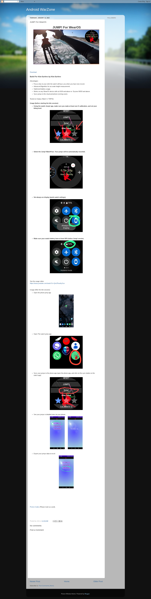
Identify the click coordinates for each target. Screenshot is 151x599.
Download (33, 72)
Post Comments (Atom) (46, 585)
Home (66, 581)
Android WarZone (40, 9)
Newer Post (35, 581)
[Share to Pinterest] (62, 521)
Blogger (87, 594)
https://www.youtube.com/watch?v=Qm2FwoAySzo (47, 283)
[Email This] (54, 521)
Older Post (98, 581)
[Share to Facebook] (60, 521)
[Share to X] (58, 521)
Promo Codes (34, 507)
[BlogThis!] (56, 521)
